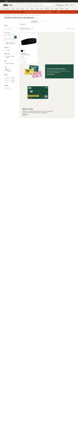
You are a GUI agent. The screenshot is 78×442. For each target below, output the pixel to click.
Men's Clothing (13, 14)
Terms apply (57, 72)
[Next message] (57, 12)
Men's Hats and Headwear (34, 14)
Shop (10, 5)
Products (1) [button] (35, 21)
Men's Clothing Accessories (22, 14)
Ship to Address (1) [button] (10, 43)
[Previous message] (19, 12)
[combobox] (41, 4)
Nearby (15, 34)
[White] (24, 51)
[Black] (22, 51)
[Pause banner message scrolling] (59, 12)
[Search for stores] (15, 37)
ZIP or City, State (7, 34)
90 (73, 28)
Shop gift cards (50, 74)
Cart (73, 4)
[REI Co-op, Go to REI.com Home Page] (5, 4)
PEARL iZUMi (6, 14)
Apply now (24, 114)
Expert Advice (42, 21)
